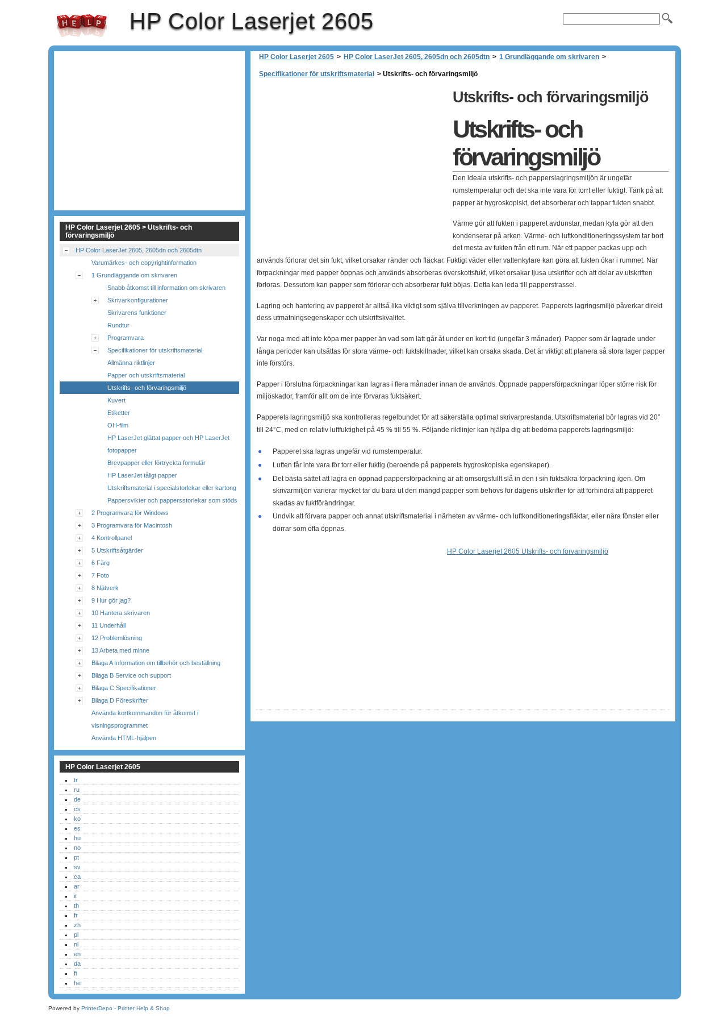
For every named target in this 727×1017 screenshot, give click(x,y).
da (77, 963)
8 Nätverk (105, 587)
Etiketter (118, 412)
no (77, 847)
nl (76, 944)
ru (77, 789)
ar (77, 886)
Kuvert (116, 400)
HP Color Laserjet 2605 (82, 25)
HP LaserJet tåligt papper (142, 475)
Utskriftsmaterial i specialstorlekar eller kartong (171, 487)
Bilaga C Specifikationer (123, 687)
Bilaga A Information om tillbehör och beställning (155, 662)
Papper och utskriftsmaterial (146, 375)
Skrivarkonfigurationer (137, 300)
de (77, 799)
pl (76, 934)
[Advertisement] (351, 164)
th (76, 905)
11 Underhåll (108, 625)
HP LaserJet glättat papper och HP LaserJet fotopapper (168, 444)
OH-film (117, 425)
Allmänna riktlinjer (131, 362)
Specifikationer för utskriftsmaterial (316, 74)
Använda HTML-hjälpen (123, 737)
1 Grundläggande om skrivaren (549, 57)
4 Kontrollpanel (111, 537)
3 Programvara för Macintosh (131, 525)
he (77, 982)
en (77, 953)
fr (76, 915)
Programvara (125, 337)
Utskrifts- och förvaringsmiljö (146, 387)
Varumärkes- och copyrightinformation (144, 262)
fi (75, 973)
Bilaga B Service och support (131, 675)
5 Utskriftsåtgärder (117, 550)
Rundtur (118, 325)
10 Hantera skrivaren (120, 612)
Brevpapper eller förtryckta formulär (156, 462)
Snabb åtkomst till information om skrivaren (166, 287)
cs (77, 809)
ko (77, 818)
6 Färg (100, 562)
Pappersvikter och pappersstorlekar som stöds (172, 500)
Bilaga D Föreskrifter (119, 700)
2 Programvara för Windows (130, 512)
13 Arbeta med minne (120, 650)
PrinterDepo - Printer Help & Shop (125, 1008)
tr (76, 780)
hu (77, 838)
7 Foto (100, 575)
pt (76, 857)
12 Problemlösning (116, 637)
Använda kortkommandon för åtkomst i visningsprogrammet (144, 719)
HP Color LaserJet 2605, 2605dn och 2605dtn (417, 57)
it (75, 896)
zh (77, 924)
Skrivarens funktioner (136, 312)
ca (77, 876)
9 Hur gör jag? (111, 600)
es (77, 828)
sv (77, 867)
